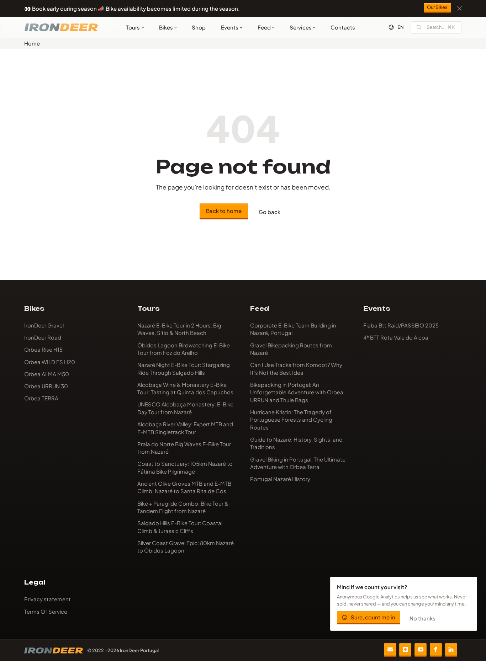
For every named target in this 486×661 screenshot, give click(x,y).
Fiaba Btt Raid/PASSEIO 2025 (401, 325)
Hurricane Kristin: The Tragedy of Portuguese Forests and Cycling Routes (291, 420)
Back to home (224, 210)
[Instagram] (405, 649)
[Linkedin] (451, 649)
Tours (133, 27)
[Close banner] (459, 8)
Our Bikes (437, 7)
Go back (269, 211)
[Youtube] (420, 649)
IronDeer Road (42, 337)
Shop (199, 27)
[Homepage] (61, 27)
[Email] (390, 649)
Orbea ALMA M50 (46, 374)
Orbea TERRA (41, 398)
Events (229, 27)
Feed (264, 27)
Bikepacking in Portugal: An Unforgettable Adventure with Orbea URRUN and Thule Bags (296, 392)
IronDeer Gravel (44, 325)
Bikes (166, 27)
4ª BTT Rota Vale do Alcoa (395, 337)
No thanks (422, 618)
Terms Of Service (45, 611)
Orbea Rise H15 (43, 349)
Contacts (343, 27)
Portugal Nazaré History (280, 478)
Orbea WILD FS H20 (49, 361)
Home (32, 43)
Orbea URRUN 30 (46, 386)
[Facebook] (436, 649)
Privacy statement (47, 599)
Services (301, 27)
